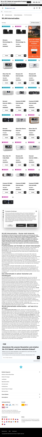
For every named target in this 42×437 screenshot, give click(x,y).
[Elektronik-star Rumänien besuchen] (9, 421)
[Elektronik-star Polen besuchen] (4, 421)
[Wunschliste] (36, 8)
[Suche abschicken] (1, 11)
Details (6, 55)
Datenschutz (4, 431)
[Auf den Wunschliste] (13, 26)
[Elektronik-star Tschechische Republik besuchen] (17, 419)
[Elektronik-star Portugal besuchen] (2, 424)
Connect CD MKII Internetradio (20, 102)
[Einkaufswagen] (39, 8)
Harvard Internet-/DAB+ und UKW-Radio (7, 102)
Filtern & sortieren (35, 22)
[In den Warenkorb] (12, 55)
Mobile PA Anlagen (6, 376)
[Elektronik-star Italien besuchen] (11, 419)
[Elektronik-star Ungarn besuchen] (2, 421)
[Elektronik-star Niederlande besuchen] (17, 421)
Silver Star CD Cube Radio (7, 75)
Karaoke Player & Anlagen (7, 388)
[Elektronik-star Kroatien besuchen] (6, 421)
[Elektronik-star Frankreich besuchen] (9, 419)
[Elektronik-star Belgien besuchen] (15, 421)
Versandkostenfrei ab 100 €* (34, 5)
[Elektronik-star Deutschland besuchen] (2, 419)
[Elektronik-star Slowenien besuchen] (4, 424)
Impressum (14, 431)
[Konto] (34, 8)
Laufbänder (4, 379)
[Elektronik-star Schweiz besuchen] (6, 419)
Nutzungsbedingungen (35, 420)
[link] (8, 32)
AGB (9, 431)
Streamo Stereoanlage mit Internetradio (7, 41)
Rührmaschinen (5, 391)
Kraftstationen (5, 386)
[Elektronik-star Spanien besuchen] (13, 419)
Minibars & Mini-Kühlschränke (8, 374)
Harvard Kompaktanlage (7, 129)
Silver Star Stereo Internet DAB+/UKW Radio (21, 130)
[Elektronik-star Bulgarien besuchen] (11, 421)
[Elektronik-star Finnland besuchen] (13, 421)
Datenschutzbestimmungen (27, 420)
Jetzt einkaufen (34, 52)
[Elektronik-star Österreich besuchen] (4, 419)
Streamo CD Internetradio (19, 75)
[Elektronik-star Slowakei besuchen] (15, 419)
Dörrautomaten (5, 384)
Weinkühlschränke (5, 381)
